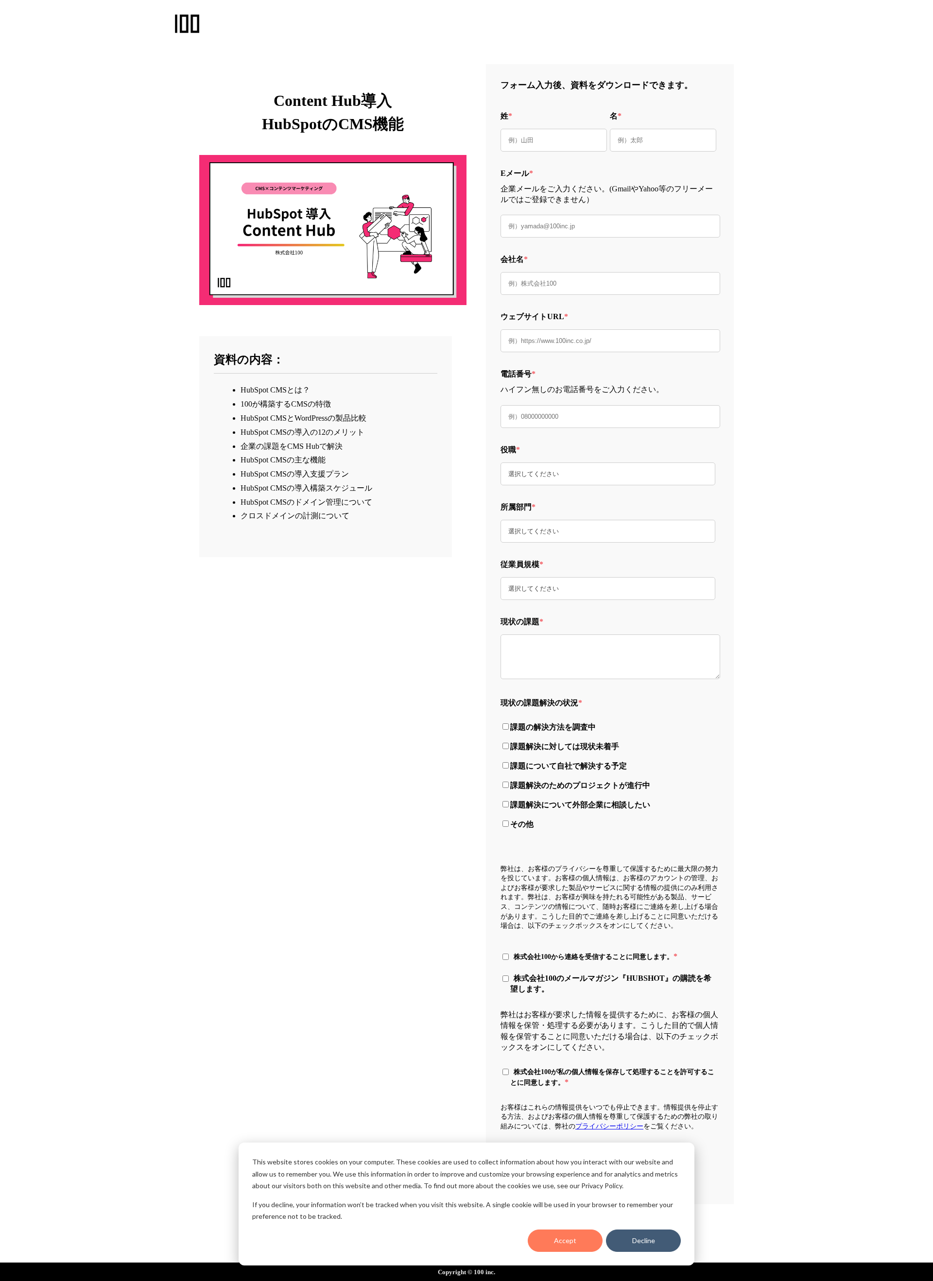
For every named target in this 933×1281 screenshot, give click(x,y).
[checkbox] (608, 774)
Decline (643, 1240)
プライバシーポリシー (609, 1126)
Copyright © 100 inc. (466, 1272)
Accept (565, 1240)
